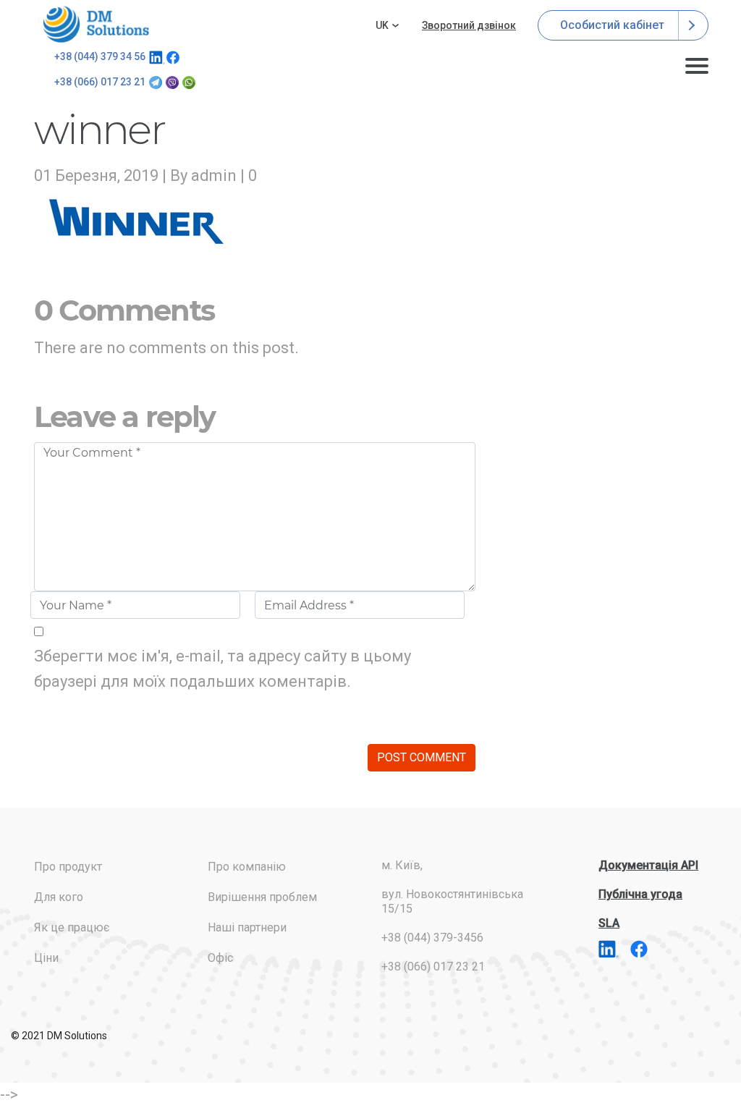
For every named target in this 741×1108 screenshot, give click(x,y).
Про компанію (247, 867)
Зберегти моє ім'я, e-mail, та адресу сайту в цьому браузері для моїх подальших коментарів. (222, 668)
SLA (608, 923)
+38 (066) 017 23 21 (99, 82)
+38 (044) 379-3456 (432, 937)
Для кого (58, 897)
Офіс (220, 958)
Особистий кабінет (613, 25)
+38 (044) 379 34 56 (99, 56)
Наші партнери (247, 927)
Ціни (46, 958)
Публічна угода (640, 894)
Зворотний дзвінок (469, 25)
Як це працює (71, 927)
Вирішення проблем (262, 897)
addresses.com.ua (98, 24)
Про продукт (68, 867)
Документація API (648, 865)
